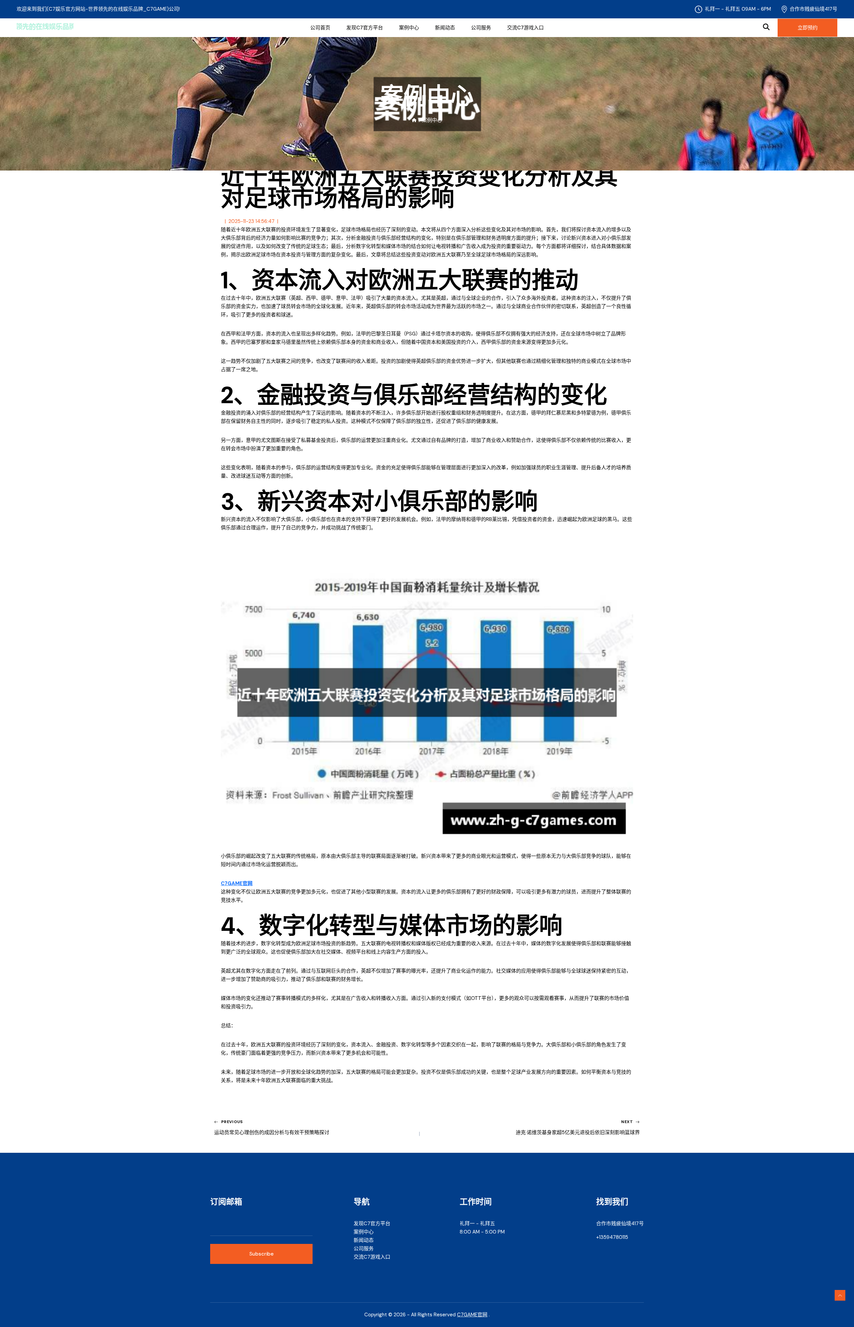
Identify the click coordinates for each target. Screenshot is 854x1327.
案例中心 (409, 27)
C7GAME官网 (472, 1314)
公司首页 (320, 27)
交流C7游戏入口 (525, 27)
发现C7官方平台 (364, 27)
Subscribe (261, 1254)
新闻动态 (445, 27)
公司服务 (481, 27)
